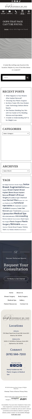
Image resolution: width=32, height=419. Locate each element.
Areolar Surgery (19, 184)
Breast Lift (14, 195)
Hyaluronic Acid (9, 203)
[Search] (27, 78)
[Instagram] (12, 1)
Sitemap (7, 391)
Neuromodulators (17, 219)
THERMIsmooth (23, 224)
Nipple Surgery (25, 219)
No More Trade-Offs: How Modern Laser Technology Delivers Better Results (17, 105)
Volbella (11, 229)
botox (26, 184)
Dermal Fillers (13, 200)
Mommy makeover (8, 219)
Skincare (15, 224)
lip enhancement (25, 211)
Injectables (8, 205)
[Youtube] (17, 1)
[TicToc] (20, 1)
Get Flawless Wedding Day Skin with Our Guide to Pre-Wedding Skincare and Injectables (16, 112)
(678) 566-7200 (16, 354)
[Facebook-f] (14, 365)
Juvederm (24, 206)
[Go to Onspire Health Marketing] (15, 399)
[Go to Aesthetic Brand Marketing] (23, 399)
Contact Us (24, 304)
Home (6, 29)
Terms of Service (14, 391)
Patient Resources (10, 304)
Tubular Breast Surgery (15, 227)
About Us (19, 293)
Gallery (21, 300)
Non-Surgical (6, 221)
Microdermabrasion (9, 216)
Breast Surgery (9, 296)
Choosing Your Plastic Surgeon (16, 101)
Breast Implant (13, 190)
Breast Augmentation (14, 187)
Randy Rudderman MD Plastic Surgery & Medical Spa (16, 372)
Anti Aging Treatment (8, 184)
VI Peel (7, 229)
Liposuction (8, 213)
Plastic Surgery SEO (9, 396)
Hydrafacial (19, 203)
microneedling (21, 216)
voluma (16, 229)
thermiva (5, 227)
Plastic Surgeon (15, 222)
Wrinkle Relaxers (22, 229)
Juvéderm (6, 208)
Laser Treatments (15, 211)
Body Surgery (23, 296)
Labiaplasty (14, 208)
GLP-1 (24, 200)
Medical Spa (20, 213)
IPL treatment (17, 206)
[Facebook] (15, 1)
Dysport (20, 200)
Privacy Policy (23, 391)
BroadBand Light (14, 198)
